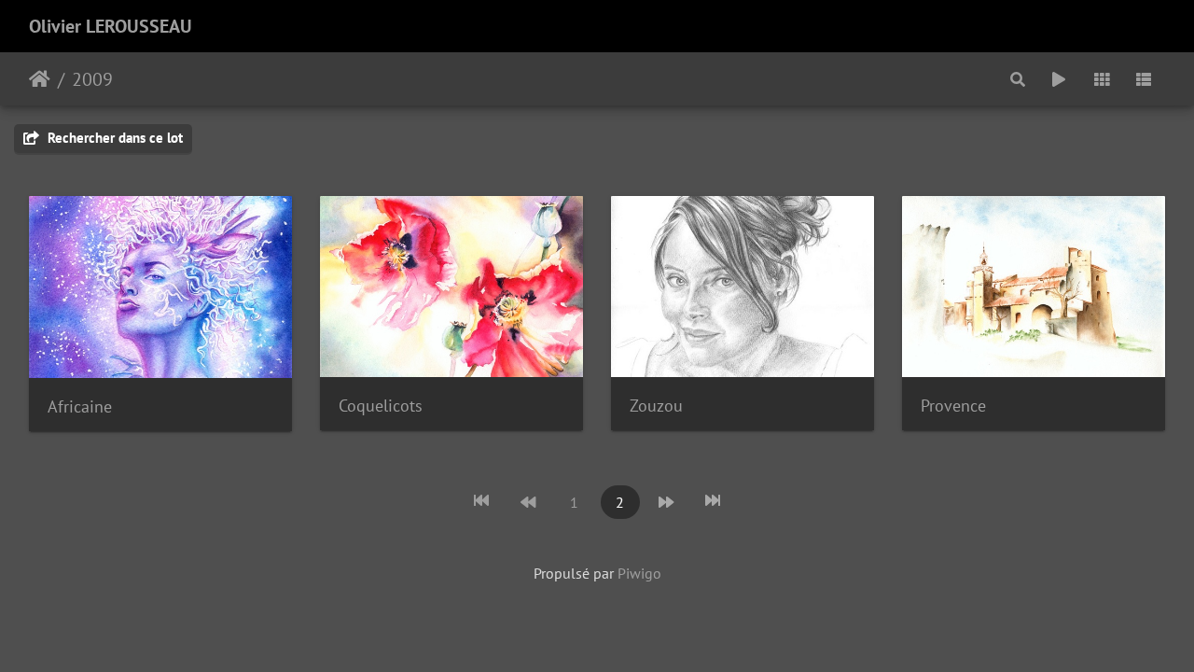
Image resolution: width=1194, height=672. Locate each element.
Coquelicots (381, 405)
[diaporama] (1058, 79)
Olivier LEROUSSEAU (110, 26)
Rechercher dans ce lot (113, 138)
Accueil (39, 79)
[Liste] (1143, 79)
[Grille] (1101, 79)
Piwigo (639, 573)
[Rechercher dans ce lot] (1018, 79)
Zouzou (656, 405)
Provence (953, 405)
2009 (92, 79)
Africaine (80, 406)
